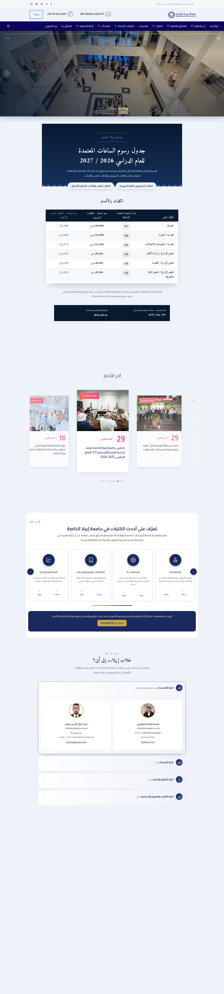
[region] (112, 73)
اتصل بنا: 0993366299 (112, 623)
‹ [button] (217, 73)
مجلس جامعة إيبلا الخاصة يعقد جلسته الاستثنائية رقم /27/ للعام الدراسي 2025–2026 (139, 450)
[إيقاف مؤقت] (218, 38)
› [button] (6, 73)
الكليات (158, 26)
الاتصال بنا (67, 26)
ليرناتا (36, 14)
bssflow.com (148, 742)
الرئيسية (214, 26)
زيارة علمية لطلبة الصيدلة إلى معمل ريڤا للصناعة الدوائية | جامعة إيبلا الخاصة (81, 452)
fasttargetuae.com (76, 742)
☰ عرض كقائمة (35, 522)
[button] (123, 111)
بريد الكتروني (51, 26)
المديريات (143, 26)
